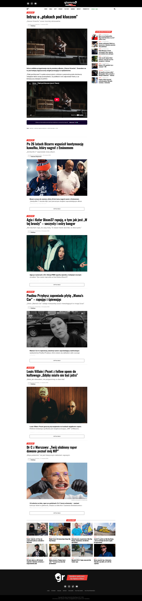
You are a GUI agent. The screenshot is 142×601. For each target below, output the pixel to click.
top (57, 128)
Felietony (66, 9)
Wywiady (60, 9)
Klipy (55, 9)
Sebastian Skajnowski (36, 156)
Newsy (45, 9)
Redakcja (33, 25)
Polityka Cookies (79, 590)
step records (51, 128)
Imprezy (78, 9)
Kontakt (65, 590)
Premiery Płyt (86, 9)
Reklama (59, 590)
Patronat (53, 590)
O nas (48, 590)
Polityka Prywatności (90, 590)
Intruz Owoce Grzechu (41, 128)
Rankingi (73, 9)
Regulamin (70, 590)
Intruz (32, 128)
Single (50, 9)
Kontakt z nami (94, 9)
